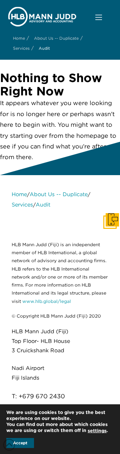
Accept (20, 442)
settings (97, 430)
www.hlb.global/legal (46, 301)
